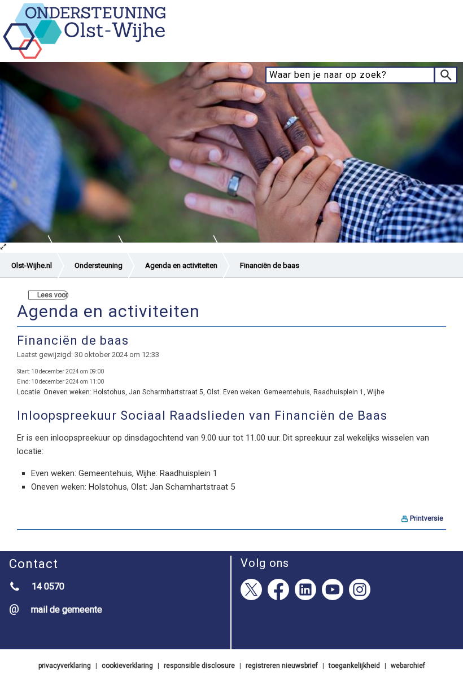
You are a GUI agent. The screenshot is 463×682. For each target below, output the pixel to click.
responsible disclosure (199, 666)
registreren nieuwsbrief (282, 666)
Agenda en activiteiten (181, 265)
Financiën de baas (269, 265)
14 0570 (48, 586)
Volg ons (265, 563)
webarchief (408, 666)
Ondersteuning (99, 265)
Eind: (23, 382)
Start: (23, 371)
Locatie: (29, 392)
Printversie (426, 518)
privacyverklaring (64, 666)
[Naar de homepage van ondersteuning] (85, 57)
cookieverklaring (127, 666)
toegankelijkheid (354, 666)
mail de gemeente (66, 609)
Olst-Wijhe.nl (31, 265)
